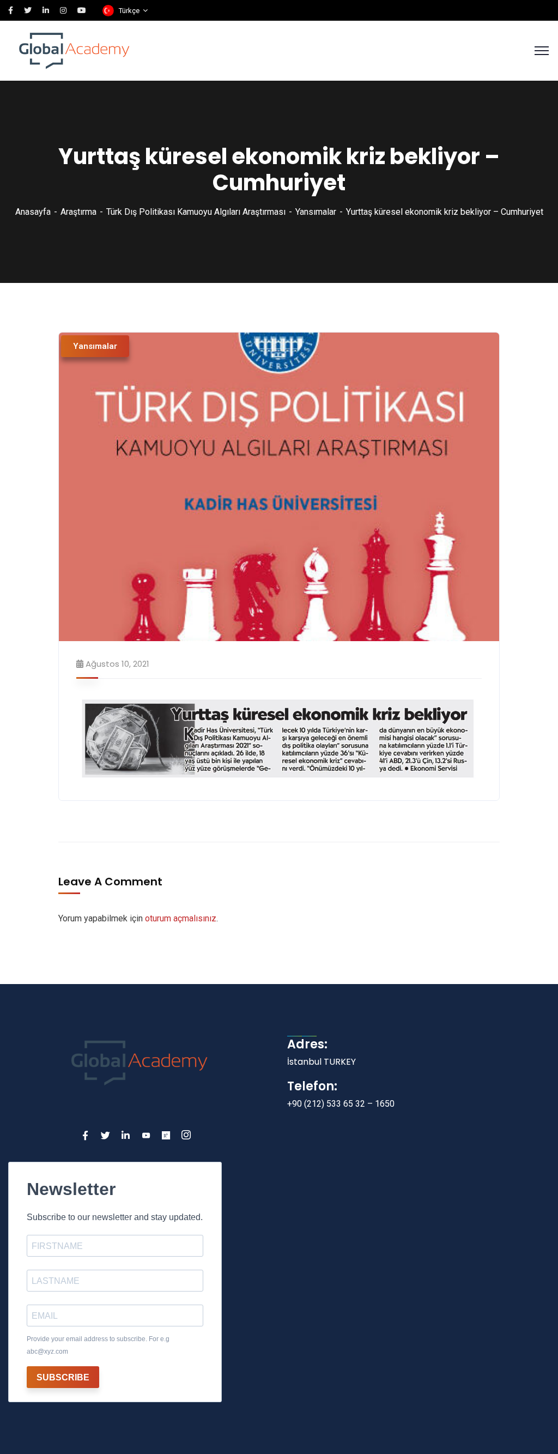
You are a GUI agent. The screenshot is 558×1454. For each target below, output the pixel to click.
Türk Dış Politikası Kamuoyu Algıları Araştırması (196, 212)
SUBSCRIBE (63, 1377)
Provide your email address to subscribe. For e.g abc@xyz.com (98, 1345)
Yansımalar (315, 212)
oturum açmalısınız (180, 918)
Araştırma (78, 212)
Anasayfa (33, 212)
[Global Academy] (74, 50)
